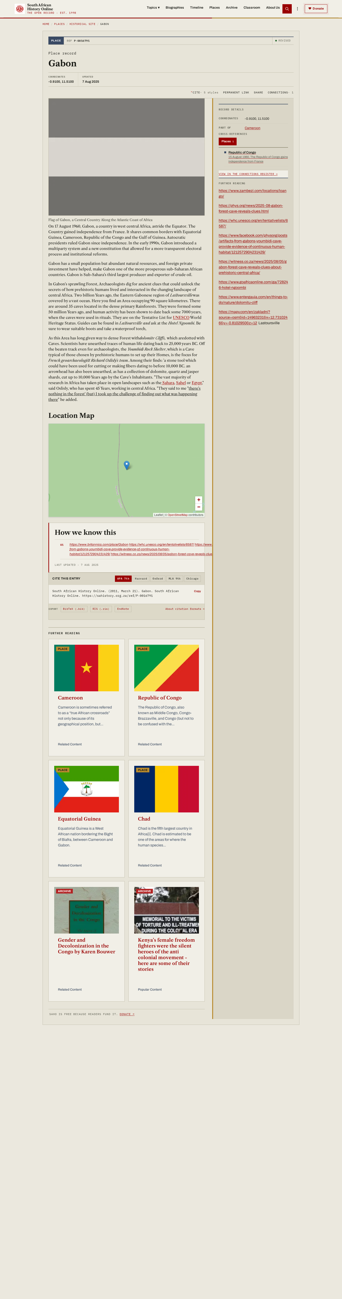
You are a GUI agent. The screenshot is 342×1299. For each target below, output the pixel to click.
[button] (127, 465)
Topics (153, 7)
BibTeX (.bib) (74, 608)
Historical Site (83, 24)
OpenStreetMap (178, 515)
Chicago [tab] (192, 578)
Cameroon (70, 698)
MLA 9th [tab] (175, 578)
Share (258, 92)
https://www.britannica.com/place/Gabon (99, 544)
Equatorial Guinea (79, 819)
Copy (197, 591)
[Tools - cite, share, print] (297, 9)
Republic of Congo (160, 698)
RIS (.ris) (101, 608)
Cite (204, 92)
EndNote (123, 608)
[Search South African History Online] (287, 9)
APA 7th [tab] (123, 578)
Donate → (127, 1014)
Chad (144, 819)
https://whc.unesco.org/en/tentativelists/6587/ (161, 544)
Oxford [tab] (158, 578)
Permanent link (236, 92)
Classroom (252, 7)
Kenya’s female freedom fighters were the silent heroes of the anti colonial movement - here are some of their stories (166, 954)
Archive (232, 7)
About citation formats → (185, 608)
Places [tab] (227, 141)
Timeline (196, 7)
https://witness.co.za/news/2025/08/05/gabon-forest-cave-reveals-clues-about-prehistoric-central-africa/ (185, 554)
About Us (273, 7)
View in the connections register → (248, 174)
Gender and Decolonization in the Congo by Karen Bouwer (86, 946)
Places (214, 7)
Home (46, 24)
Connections (281, 92)
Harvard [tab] (141, 578)
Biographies (175, 7)
